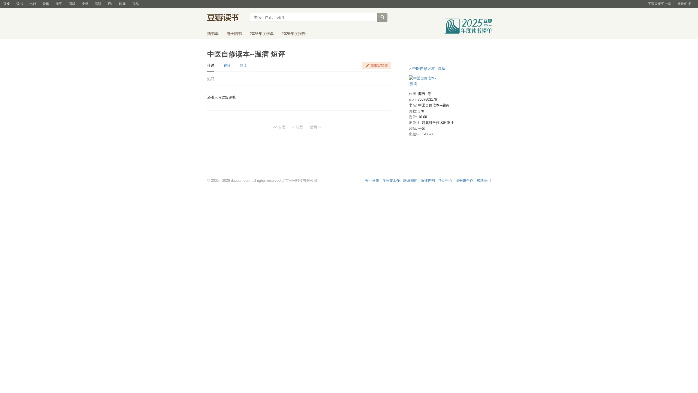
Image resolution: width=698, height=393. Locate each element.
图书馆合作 (464, 180)
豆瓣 (6, 4)
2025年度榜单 (262, 33)
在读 (227, 65)
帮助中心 (445, 180)
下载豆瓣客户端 (659, 4)
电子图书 (234, 33)
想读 (243, 65)
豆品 (135, 4)
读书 (19, 4)
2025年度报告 (294, 33)
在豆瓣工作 (391, 180)
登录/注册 (684, 4)
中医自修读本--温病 (429, 68)
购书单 (213, 33)
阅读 (98, 4)
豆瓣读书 (227, 18)
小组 (85, 4)
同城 (72, 4)
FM (110, 4)
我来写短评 (379, 66)
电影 (32, 4)
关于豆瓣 (372, 180)
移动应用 (484, 180)
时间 (122, 4)
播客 (59, 4)
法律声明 (428, 180)
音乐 (46, 4)
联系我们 (410, 180)
